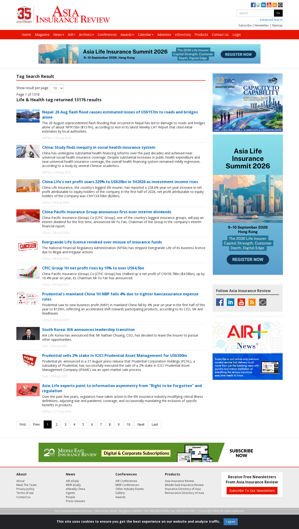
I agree (230, 522)
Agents (70, 493)
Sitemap (277, 25)
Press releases (75, 501)
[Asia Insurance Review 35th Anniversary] (63, 14)
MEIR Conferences (127, 485)
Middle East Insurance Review (184, 485)
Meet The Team (26, 485)
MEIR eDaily (73, 485)
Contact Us (220, 34)
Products (201, 34)
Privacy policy (25, 489)
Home (26, 34)
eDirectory (183, 34)
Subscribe (245, 25)
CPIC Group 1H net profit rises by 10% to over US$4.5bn (93, 268)
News (57, 34)
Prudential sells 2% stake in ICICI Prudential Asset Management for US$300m (114, 355)
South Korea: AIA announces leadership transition (88, 329)
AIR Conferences (126, 481)
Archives (85, 34)
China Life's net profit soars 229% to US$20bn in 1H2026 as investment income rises (120, 181)
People (70, 497)
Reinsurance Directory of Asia (184, 493)
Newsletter (262, 25)
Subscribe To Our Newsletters (252, 490)
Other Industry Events (129, 489)
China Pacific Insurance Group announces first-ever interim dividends (106, 211)
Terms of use (25, 493)
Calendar (144, 34)
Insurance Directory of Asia (183, 489)
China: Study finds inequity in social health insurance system (98, 147)
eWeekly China (75, 489)
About (20, 481)
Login (236, 34)
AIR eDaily (72, 481)
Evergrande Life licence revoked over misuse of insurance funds (102, 242)
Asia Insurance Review (179, 481)
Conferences (107, 34)
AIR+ (71, 34)
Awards (126, 34)
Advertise (164, 34)
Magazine (42, 34)
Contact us (23, 497)
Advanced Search (271, 20)
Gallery (120, 493)
